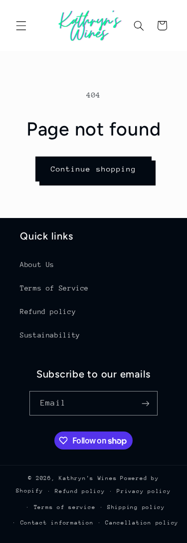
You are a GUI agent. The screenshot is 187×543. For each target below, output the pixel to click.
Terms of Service (54, 288)
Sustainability (50, 335)
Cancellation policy (142, 523)
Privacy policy (144, 491)
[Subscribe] (145, 403)
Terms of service (65, 507)
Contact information (57, 523)
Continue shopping (93, 168)
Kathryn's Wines (88, 478)
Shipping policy (136, 507)
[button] (20, 25)
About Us (37, 264)
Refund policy (48, 312)
